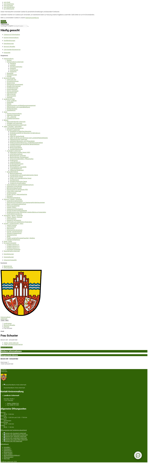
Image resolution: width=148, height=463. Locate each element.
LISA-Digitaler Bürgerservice (15, 128)
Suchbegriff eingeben (7, 26)
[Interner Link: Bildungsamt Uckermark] (75, 435)
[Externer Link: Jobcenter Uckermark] (75, 436)
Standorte (13, 63)
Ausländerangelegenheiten (15, 201)
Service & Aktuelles (9, 78)
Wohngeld (13, 134)
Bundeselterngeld (15, 165)
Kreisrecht (13, 68)
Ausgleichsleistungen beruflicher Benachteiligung (24, 144)
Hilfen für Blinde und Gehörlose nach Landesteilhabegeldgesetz (29, 138)
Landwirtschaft (11, 227)
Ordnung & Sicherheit (13, 206)
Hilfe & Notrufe (11, 94)
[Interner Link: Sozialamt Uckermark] (75, 433)
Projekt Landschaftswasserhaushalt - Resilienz (21, 238)
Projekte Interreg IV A (13, 246)
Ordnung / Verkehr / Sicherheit (13, 199)
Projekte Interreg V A (13, 244)
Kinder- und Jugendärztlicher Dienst (20, 178)
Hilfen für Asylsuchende (17, 136)
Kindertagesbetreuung (16, 163)
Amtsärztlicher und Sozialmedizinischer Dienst (24, 175)
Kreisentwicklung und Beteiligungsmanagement (21, 105)
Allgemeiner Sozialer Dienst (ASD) (20, 152)
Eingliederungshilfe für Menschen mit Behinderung (25, 133)
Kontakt (9, 76)
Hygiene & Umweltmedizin (18, 183)
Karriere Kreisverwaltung (14, 113)
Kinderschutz (14, 160)
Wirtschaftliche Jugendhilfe (18, 167)
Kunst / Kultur (8, 241)
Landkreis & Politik (9, 99)
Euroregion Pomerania (13, 249)
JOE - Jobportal (11, 117)
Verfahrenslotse (11, 193)
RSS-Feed (7, 458)
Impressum (7, 449)
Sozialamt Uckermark (13, 130)
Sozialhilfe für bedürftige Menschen (20, 131)
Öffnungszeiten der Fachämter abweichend (14, 430)
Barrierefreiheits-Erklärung (11, 455)
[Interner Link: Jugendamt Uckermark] (75, 438)
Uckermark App (11, 79)
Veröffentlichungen (12, 87)
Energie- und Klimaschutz (14, 231)
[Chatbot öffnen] (138, 455)
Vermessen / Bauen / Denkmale (13, 215)
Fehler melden (8, 454)
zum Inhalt (7, 2)
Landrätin (13, 65)
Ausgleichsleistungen (16, 149)
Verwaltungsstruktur (16, 66)
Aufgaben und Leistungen (14, 123)
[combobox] (20, 26)
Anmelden (7, 447)
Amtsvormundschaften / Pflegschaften (21, 159)
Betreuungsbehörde (16, 173)
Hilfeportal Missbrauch (17, 170)
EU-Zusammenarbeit (10, 243)
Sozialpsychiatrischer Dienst (18, 181)
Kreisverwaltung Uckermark (15, 62)
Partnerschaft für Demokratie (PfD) (17, 189)
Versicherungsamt (15, 146)
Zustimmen (3, 22)
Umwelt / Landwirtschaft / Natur (13, 223)
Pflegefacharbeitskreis (13, 197)
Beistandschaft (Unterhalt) (18, 155)
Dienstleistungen (12, 75)
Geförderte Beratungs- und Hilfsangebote (22, 141)
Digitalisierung (11, 110)
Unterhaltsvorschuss (16, 154)
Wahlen (9, 104)
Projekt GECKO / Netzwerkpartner (17, 194)
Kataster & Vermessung (14, 220)
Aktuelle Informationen (14, 86)
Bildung (6, 120)
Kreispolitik (10, 102)
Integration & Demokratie (14, 186)
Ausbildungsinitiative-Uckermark (16, 125)
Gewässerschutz (12, 235)
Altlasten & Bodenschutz (14, 233)
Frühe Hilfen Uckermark (14, 191)
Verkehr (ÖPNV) (11, 207)
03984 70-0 (13, 403)
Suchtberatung (14, 180)
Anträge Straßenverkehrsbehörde (17, 210)
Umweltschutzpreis (12, 81)
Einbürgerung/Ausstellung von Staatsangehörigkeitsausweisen (26, 202)
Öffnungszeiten (11, 96)
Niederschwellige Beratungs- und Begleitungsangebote (26, 142)
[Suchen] (28, 26)
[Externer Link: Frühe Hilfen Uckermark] (75, 439)
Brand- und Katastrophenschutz (16, 204)
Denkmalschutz (11, 218)
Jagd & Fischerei (12, 225)
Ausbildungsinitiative (13, 118)
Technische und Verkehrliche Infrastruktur (19, 222)
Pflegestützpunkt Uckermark (18, 139)
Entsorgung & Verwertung (14, 230)
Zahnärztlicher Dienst (16, 176)
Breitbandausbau (12, 108)
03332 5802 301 (11, 343)
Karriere (9, 60)
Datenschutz (7, 450)
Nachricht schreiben (7, 347)
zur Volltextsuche (9, 8)
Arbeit (5, 112)
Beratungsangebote (16, 147)
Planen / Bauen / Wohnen (14, 217)
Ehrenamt (10, 196)
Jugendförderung (15, 162)
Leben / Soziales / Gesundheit (13, 126)
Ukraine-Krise (11, 83)
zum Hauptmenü (9, 4)
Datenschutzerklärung (32, 17)
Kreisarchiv (13, 71)
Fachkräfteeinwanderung (14, 214)
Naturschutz (10, 228)
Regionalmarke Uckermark (12, 251)
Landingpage (8, 323)
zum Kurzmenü (8, 5)
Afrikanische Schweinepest (15, 84)
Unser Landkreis (11, 100)
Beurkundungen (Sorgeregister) (19, 157)
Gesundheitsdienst (12, 172)
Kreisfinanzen (14, 70)
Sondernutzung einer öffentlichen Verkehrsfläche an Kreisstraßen (26, 212)
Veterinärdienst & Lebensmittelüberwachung (20, 184)
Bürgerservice (8, 266)
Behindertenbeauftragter (14, 188)
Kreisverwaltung (8, 58)
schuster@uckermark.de (13, 344)
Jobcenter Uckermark (13, 115)
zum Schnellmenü (9, 7)
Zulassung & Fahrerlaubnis (15, 209)
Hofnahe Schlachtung (13, 239)
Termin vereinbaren (12, 91)
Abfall (8, 236)
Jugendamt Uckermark (14, 151)
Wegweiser (10, 73)
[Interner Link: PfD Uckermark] (75, 441)
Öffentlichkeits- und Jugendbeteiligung (18, 107)
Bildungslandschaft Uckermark (16, 121)
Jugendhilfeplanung (16, 168)
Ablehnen (3, 20)
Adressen (9, 97)
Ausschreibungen (12, 89)
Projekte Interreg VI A (13, 248)
